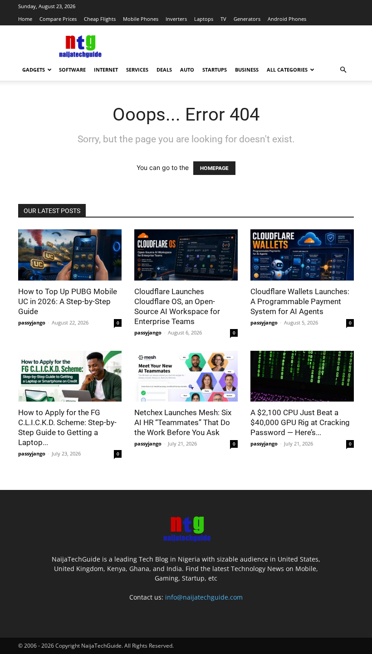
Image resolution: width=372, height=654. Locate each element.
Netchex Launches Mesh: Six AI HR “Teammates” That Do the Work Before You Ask (182, 422)
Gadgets (33, 69)
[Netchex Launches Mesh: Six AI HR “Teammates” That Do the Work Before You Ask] (186, 376)
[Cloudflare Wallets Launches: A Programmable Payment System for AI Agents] (302, 255)
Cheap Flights (100, 18)
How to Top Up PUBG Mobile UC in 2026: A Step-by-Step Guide (67, 301)
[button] (343, 70)
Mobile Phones (140, 18)
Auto (187, 69)
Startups (214, 69)
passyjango (31, 322)
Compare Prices (58, 18)
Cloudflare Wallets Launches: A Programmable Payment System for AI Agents (299, 301)
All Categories (287, 69)
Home (25, 18)
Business (247, 69)
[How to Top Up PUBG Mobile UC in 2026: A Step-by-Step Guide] (70, 255)
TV (223, 18)
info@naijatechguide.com (204, 597)
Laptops (203, 18)
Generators (247, 18)
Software (72, 69)
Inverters (176, 18)
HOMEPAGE (214, 168)
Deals (164, 69)
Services (137, 69)
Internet (106, 69)
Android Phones (287, 18)
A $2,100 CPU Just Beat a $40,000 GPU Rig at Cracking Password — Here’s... (300, 422)
